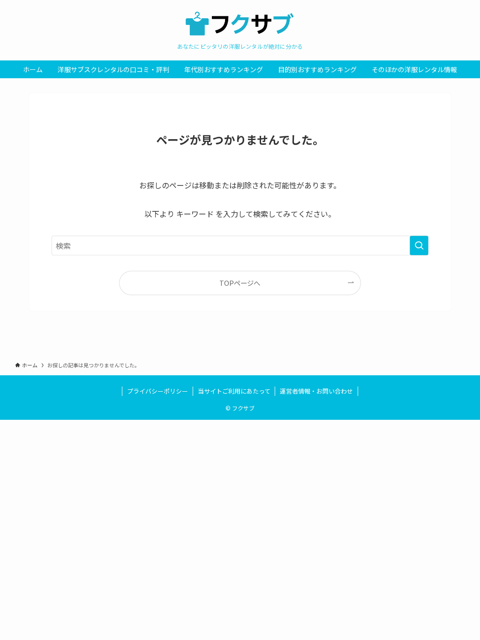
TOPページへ (239, 283)
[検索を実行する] (419, 245)
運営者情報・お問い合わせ (316, 391)
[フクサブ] (240, 23)
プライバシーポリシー (157, 391)
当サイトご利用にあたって (234, 391)
